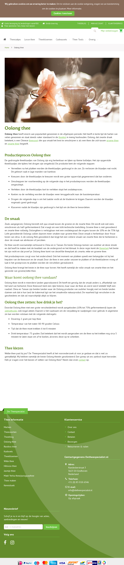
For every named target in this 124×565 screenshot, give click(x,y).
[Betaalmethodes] (62, 562)
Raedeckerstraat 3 (77, 467)
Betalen (71, 436)
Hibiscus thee (10, 466)
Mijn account (97, 23)
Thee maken (10, 480)
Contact (71, 432)
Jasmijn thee (10, 470)
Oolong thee (10, 441)
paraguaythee (27, 475)
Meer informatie (74, 8)
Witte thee (9, 461)
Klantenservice (115, 23)
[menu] (62, 39)
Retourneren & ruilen (78, 446)
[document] (62, 9)
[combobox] (94, 31)
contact (82, 359)
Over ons (72, 427)
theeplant (104, 248)
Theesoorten (10, 432)
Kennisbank (9, 485)
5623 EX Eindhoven (77, 470)
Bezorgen (72, 441)
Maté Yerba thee (12, 475)
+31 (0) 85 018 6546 (78, 482)
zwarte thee (13, 143)
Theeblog (81, 23)
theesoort (33, 140)
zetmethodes (11, 310)
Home (7, 47)
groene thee (112, 140)
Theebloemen (11, 456)
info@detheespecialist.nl (80, 490)
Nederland (73, 474)
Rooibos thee (10, 446)
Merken (7, 427)
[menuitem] (5, 39)
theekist (62, 137)
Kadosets (8, 451)
